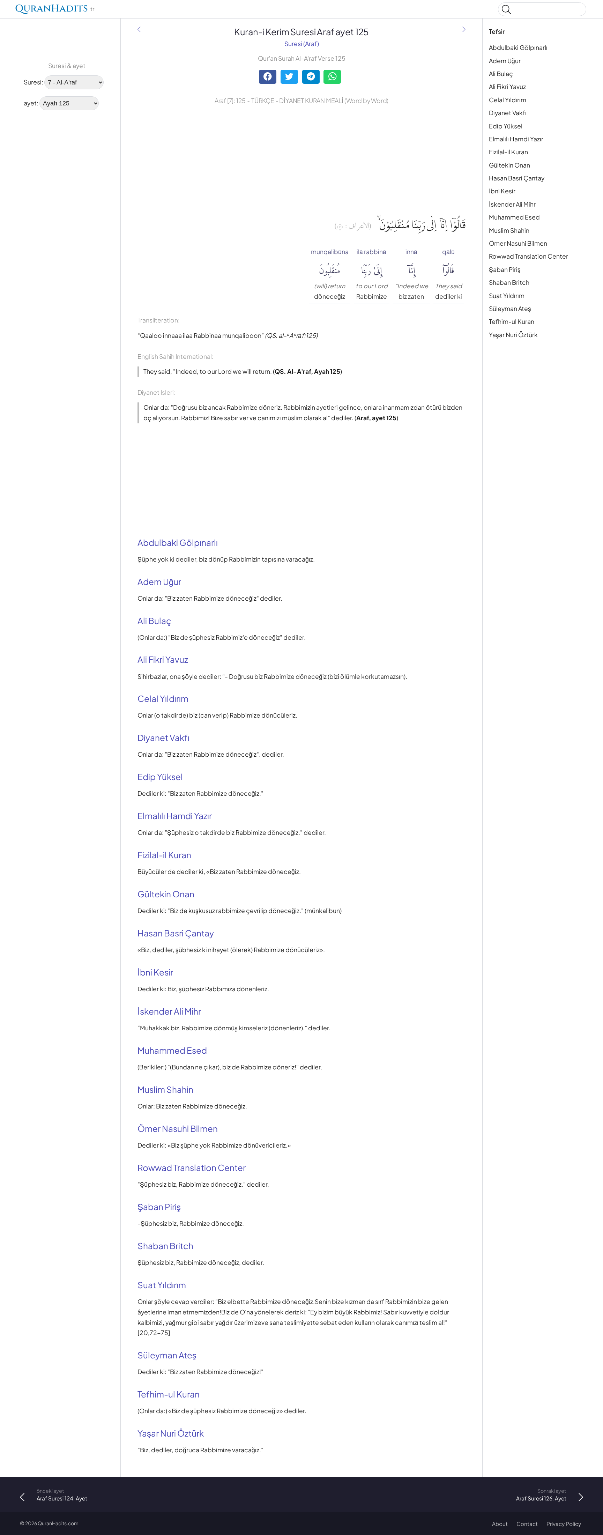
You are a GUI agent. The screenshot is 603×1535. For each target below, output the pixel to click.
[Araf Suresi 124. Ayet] (139, 29)
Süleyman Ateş (510, 308)
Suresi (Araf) (301, 43)
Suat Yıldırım (506, 295)
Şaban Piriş (505, 269)
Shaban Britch (509, 282)
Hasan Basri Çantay (516, 178)
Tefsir (497, 31)
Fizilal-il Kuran (508, 152)
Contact (527, 1523)
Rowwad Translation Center (528, 256)
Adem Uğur (505, 61)
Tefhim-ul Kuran (511, 321)
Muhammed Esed (514, 217)
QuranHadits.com (58, 1523)
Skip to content (10, 10)
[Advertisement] (41, 222)
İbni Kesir (502, 191)
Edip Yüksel (505, 126)
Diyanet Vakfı (508, 113)
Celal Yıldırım (507, 100)
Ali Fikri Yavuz (507, 86)
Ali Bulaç (501, 73)
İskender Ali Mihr (512, 204)
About (500, 1523)
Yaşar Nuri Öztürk (513, 335)
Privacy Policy (563, 1523)
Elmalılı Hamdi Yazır (516, 139)
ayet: (31, 103)
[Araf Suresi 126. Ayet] (464, 29)
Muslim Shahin (509, 230)
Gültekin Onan (509, 165)
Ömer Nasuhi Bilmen (518, 243)
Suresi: (33, 82)
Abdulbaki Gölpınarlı (518, 47)
